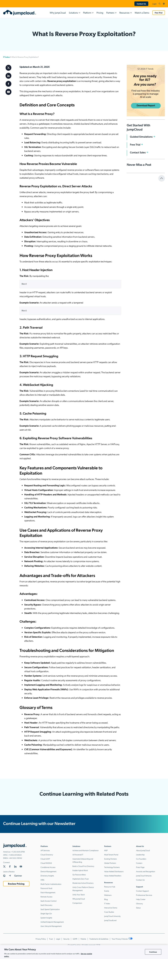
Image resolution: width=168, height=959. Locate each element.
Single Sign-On (46, 913)
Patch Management (48, 892)
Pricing (99, 12)
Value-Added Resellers (112, 875)
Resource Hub (109, 886)
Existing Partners (110, 859)
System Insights (46, 917)
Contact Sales (138, 152)
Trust (51, 939)
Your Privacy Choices (120, 939)
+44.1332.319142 (15, 858)
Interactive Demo (110, 907)
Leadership (140, 854)
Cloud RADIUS (46, 863)
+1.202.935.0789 (18, 851)
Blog (106, 899)
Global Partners (110, 863)
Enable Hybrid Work (80, 870)
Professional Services (144, 895)
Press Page (140, 867)
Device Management (48, 871)
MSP (106, 850)
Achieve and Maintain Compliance (85, 850)
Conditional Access (48, 867)
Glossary (139, 903)
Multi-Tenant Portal (111, 854)
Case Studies (109, 912)
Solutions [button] (73, 12)
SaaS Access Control (48, 901)
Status (138, 907)
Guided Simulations (141, 136)
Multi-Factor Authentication (51, 884)
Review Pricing (16, 883)
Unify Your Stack (78, 894)
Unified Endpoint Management (52, 922)
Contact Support (142, 891)
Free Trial (158, 12)
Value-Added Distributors (114, 871)
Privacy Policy (41, 939)
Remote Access (46, 896)
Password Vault (46, 888)
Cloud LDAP (45, 859)
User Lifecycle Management (51, 926)
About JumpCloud (143, 850)
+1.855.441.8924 (15, 855)
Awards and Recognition (145, 871)
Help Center (140, 899)
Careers (139, 863)
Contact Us (141, 3)
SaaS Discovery (46, 905)
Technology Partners (112, 867)
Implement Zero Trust (80, 879)
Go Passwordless (79, 874)
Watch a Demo (142, 12)
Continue (153, 952)
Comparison (77, 903)
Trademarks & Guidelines (98, 939)
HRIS (42, 880)
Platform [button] (87, 12)
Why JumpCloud (58, 12)
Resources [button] (124, 12)
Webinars (108, 895)
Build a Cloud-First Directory (83, 866)
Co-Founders (141, 859)
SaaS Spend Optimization (50, 909)
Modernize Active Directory (82, 883)
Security (66, 939)
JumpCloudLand (110, 920)
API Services (45, 850)
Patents (83, 939)
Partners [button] (110, 12)
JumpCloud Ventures (144, 875)
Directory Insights (47, 875)
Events (106, 891)
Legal (58, 939)
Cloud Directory (47, 854)
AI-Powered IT (77, 854)
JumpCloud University (112, 916)
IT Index (6, 57)
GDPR (75, 939)
